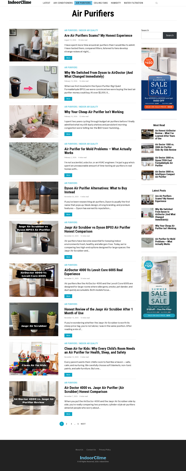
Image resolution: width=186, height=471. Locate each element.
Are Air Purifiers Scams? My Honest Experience (98, 35)
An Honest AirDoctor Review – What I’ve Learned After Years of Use (165, 134)
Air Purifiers (70, 30)
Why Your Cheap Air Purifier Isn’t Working (94, 112)
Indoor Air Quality (88, 30)
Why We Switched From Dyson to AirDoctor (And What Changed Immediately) (98, 75)
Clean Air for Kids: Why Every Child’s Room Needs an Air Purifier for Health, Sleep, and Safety (99, 350)
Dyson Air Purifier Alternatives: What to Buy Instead (95, 190)
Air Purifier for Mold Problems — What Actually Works (98, 151)
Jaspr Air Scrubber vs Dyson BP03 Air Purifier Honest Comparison (97, 229)
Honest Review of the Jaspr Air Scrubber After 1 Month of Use (98, 311)
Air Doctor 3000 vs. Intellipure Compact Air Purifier (165, 174)
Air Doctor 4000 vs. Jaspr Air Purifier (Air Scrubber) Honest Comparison (94, 390)
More (68, 58)
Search (145, 30)
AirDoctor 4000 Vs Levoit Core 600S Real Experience (93, 272)
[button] (157, 3)
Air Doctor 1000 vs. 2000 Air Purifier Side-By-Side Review (165, 147)
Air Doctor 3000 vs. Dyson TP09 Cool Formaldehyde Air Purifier (164, 161)
